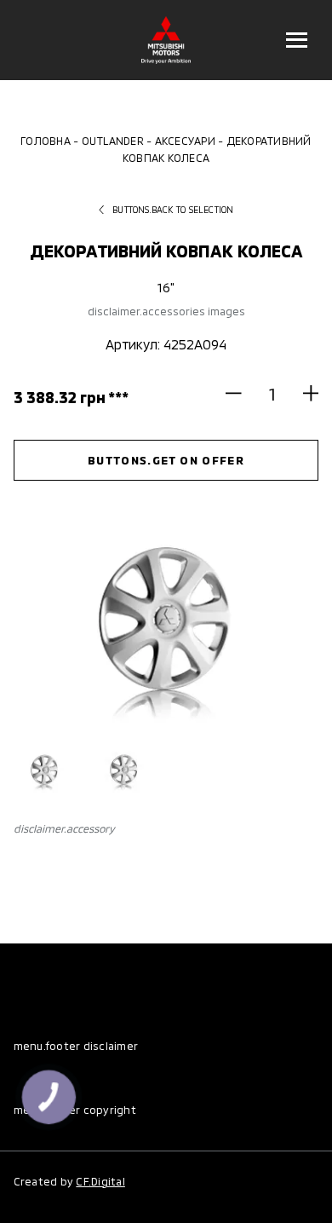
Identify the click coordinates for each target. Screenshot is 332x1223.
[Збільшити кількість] (303, 393)
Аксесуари (185, 141)
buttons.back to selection (172, 210)
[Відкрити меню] (296, 40)
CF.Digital (100, 1181)
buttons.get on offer (166, 460)
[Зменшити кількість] (241, 393)
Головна (45, 141)
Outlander (113, 141)
